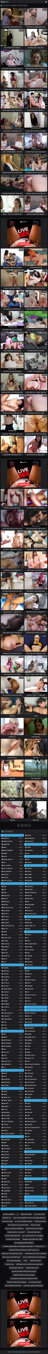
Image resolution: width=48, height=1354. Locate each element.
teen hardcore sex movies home (18, 1225)
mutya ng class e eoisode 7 (16, 1232)
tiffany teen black (40, 1221)
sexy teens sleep (7, 1221)
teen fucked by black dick (13, 1285)
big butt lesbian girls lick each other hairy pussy (24, 1250)
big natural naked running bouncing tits (24, 1271)
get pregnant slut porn (16, 1268)
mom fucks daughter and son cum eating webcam (29, 1218)
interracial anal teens (34, 1232)
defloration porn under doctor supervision (29, 1264)
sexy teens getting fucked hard (33, 1285)
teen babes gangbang (14, 1261)
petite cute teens (35, 1261)
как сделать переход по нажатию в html (24, 1278)
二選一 (25, 1261)
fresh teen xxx (9, 1264)
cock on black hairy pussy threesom (34, 1257)
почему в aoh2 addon (13, 1239)
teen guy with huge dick (12, 1236)
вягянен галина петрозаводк (16, 1282)
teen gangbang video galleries (24, 1243)
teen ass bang (35, 1225)
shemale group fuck (32, 1268)
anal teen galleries (9, 1214)
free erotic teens (39, 1214)
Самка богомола (26, 1214)
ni (17, 1214)
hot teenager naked (35, 1282)
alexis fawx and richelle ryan (11, 1257)
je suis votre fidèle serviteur (23, 1221)
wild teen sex (7, 1218)
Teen (5, 2)
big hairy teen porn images (34, 1228)
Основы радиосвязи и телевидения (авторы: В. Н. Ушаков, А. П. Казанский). (24, 1246)
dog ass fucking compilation (14, 1228)
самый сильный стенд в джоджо (24, 1275)
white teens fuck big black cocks (12, 1253)
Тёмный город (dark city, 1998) (32, 1239)
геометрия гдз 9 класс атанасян (35, 1253)
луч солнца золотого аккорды (32, 1236)
